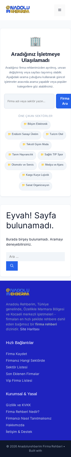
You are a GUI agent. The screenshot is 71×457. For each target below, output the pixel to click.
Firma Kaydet (16, 354)
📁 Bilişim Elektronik (36, 123)
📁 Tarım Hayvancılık (20, 154)
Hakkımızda (15, 425)
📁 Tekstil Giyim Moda (35, 144)
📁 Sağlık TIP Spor (52, 154)
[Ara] (12, 266)
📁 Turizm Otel (54, 134)
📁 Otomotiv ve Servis (21, 164)
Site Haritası (29, 329)
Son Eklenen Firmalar (22, 374)
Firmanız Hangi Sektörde (25, 360)
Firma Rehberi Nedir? (22, 412)
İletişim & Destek (19, 432)
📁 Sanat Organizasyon (35, 185)
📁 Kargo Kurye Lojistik (35, 174)
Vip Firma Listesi (19, 380)
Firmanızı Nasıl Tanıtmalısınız (28, 418)
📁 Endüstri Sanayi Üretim (23, 134)
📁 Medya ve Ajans (52, 164)
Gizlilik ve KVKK (18, 405)
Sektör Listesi (16, 367)
